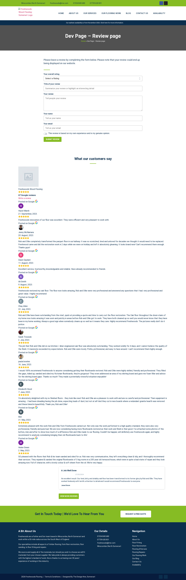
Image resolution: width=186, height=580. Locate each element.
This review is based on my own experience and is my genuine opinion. (79, 133)
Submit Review (52, 139)
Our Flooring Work (111, 13)
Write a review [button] (24, 198)
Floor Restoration (139, 546)
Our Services (89, 13)
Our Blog (135, 558)
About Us (73, 13)
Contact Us (142, 13)
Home (61, 13)
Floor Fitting (137, 543)
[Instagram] (166, 3)
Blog (128, 13)
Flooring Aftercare (139, 549)
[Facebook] (161, 3)
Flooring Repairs (138, 552)
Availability (159, 13)
